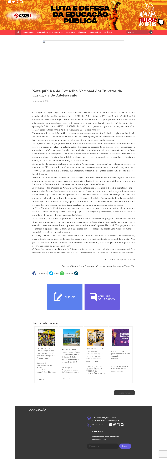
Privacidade (97, 431)
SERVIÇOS (70, 32)
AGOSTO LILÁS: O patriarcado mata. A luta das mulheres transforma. (120, 355)
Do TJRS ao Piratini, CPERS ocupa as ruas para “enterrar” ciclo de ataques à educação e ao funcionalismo (46, 353)
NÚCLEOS (82, 32)
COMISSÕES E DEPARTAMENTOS (50, 32)
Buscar (125, 446)
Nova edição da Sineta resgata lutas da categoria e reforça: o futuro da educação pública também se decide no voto (95, 354)
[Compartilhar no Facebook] (39, 273)
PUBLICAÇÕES (95, 32)
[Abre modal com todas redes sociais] (76, 273)
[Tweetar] (54, 273)
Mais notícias (124, 392)
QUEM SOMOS (28, 32)
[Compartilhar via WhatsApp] (66, 273)
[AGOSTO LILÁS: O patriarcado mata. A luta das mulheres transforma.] (120, 345)
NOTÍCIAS (108, 32)
